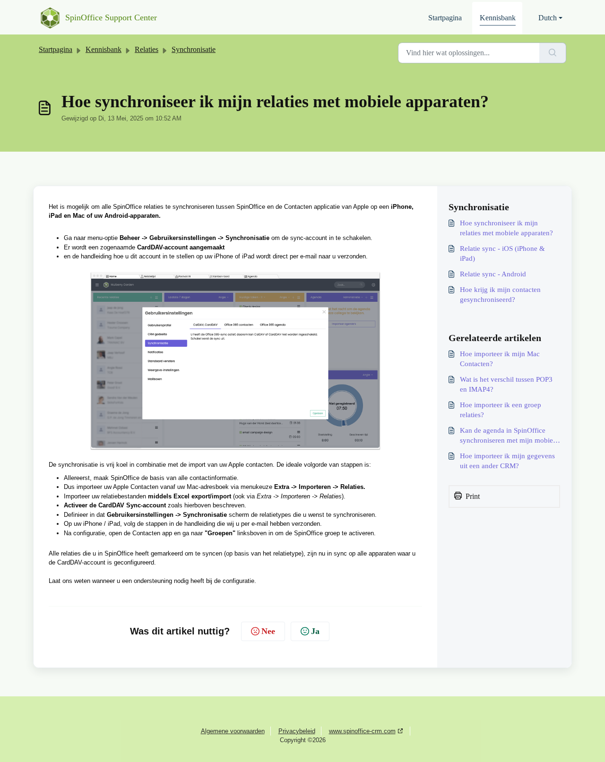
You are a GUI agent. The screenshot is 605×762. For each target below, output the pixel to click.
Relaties (146, 49)
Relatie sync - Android (493, 274)
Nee (268, 631)
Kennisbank (498, 18)
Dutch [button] (547, 18)
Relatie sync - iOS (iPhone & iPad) (502, 253)
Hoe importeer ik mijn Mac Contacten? (500, 359)
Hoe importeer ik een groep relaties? (500, 410)
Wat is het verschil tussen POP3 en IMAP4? (506, 384)
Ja (315, 631)
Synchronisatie (194, 49)
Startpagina (445, 18)
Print (473, 496)
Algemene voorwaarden (233, 731)
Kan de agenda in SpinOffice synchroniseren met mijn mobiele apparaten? (509, 436)
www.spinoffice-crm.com (362, 731)
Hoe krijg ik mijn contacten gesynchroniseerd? (500, 294)
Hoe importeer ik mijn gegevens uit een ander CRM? (507, 461)
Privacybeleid (296, 731)
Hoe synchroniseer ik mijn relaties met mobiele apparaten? (506, 228)
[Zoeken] (552, 53)
